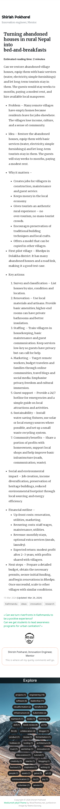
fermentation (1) (43, 737)
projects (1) (21, 694)
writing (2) (45, 767)
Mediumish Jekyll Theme (15, 802)
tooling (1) (28, 743)
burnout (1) (15, 767)
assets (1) (26, 773)
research (49, 603)
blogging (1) (44, 761)
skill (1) (17, 724)
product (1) (14, 737)
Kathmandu (11, 603)
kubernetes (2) (39, 712)
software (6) (21, 700)
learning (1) (44, 718)
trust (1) (14, 749)
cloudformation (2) (22, 706)
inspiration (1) (30, 767)
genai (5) (38, 773)
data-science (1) (23, 755)
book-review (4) (30, 724)
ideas (24, 603)
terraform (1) (40, 706)
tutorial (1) (39, 755)
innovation (36, 603)
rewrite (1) (30, 761)
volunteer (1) (24, 785)
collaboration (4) (27, 731)
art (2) (48, 773)
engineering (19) (37, 694)
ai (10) (44, 724)
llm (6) (14, 731)
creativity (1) (16, 761)
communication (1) (20, 779)
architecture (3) (43, 743)
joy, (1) (45, 779)
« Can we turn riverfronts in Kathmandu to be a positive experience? (28, 616)
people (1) (13, 773)
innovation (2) (43, 749)
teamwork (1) (17, 718)
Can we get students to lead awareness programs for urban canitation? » (26, 624)
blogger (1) (44, 731)
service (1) (37, 785)
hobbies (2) (15, 743)
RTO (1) (35, 779)
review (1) (27, 737)
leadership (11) (37, 700)
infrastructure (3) (21, 712)
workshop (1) (27, 749)
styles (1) (31, 718)
